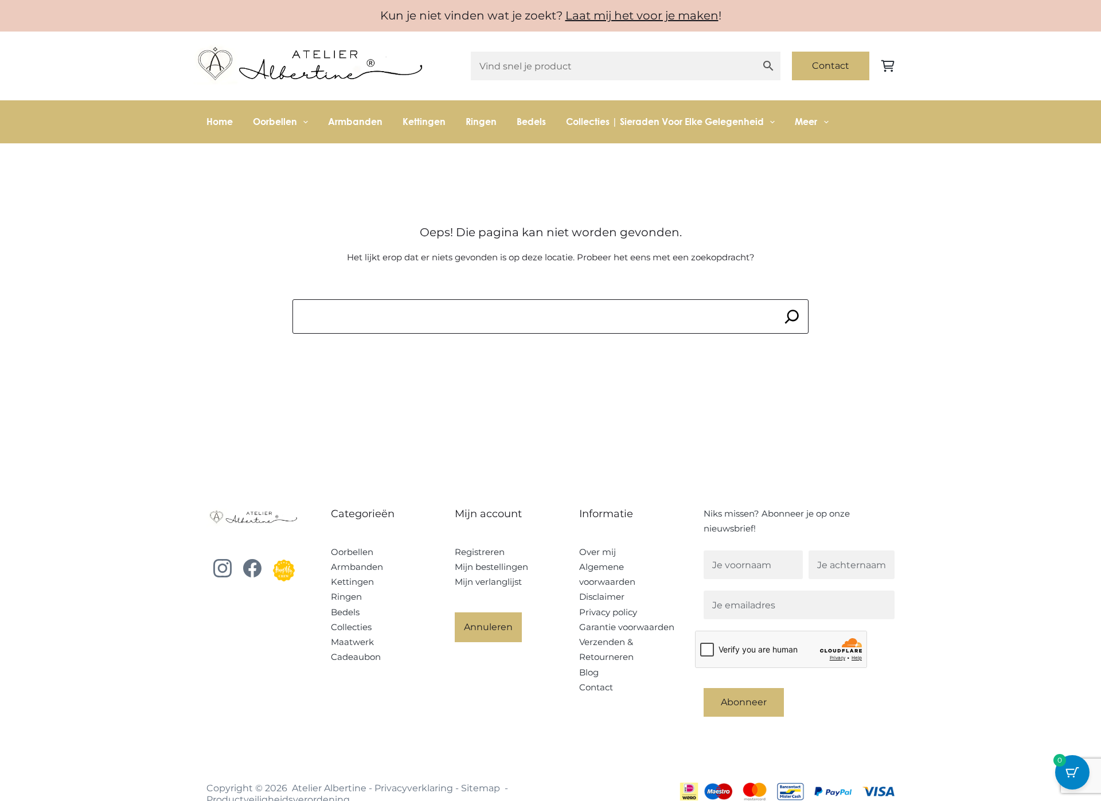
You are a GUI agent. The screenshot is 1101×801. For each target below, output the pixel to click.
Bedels (531, 121)
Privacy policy (608, 612)
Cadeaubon (356, 656)
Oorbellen (275, 121)
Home (219, 121)
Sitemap (480, 788)
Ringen (481, 121)
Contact (830, 65)
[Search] (792, 316)
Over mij (597, 551)
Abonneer (744, 702)
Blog (589, 672)
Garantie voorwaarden (626, 627)
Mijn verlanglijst (488, 581)
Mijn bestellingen (491, 566)
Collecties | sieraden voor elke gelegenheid (665, 121)
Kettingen (424, 121)
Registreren (480, 551)
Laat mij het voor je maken (642, 15)
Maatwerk (352, 641)
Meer (806, 121)
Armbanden (355, 121)
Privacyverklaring (413, 788)
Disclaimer (601, 596)
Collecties (351, 627)
